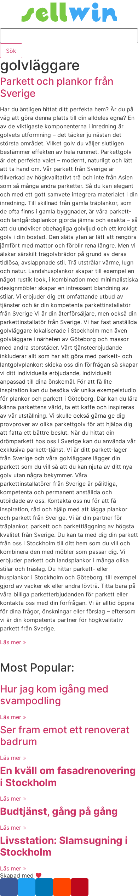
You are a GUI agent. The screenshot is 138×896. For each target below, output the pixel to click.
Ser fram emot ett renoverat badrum (65, 736)
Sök (11, 50)
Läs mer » (13, 642)
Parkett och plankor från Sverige (57, 87)
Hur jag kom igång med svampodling (54, 695)
